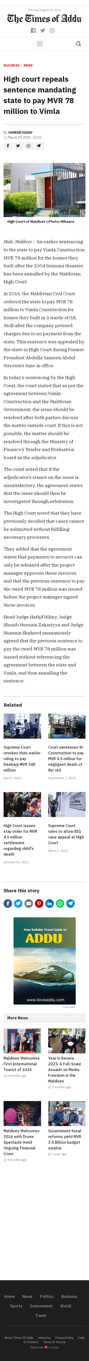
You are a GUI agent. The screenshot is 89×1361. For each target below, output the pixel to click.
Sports (16, 1306)
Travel (40, 1315)
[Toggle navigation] (40, 44)
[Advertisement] (44, 1224)
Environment (41, 1306)
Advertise (44, 1338)
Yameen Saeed (20, 132)
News (28, 65)
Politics (47, 1296)
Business (12, 65)
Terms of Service (54, 1342)
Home (9, 1296)
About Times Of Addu (18, 1338)
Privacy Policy (64, 1338)
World (65, 1306)
